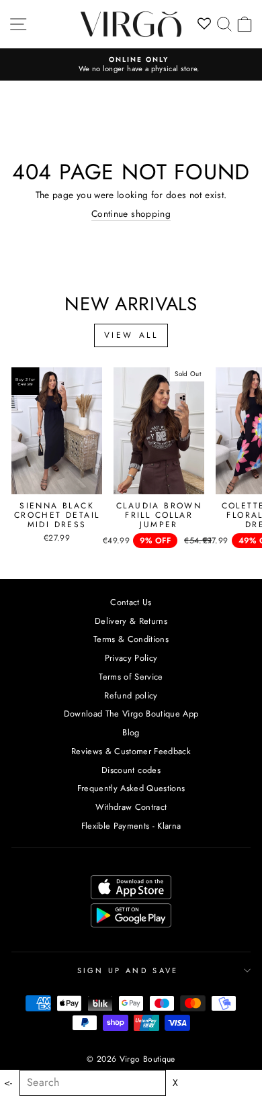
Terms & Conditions (131, 639)
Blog (130, 732)
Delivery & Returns (131, 620)
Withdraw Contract (131, 807)
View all (131, 335)
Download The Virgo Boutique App (131, 713)
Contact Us (130, 602)
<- (8, 1083)
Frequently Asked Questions (131, 788)
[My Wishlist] (204, 24)
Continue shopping (131, 214)
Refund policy (131, 695)
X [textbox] (175, 1083)
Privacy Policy (131, 657)
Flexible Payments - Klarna (131, 825)
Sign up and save (128, 970)
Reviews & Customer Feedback (131, 751)
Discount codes (131, 770)
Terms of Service (131, 676)
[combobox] (92, 1083)
